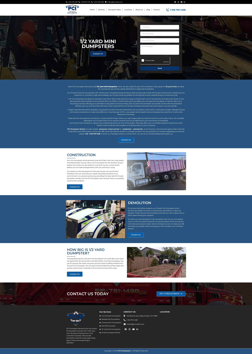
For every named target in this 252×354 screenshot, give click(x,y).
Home (92, 10)
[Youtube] (181, 1)
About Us (139, 10)
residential (126, 129)
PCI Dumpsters (124, 351)
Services (101, 10)
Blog (148, 10)
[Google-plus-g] (184, 1)
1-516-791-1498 (94, 134)
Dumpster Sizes (114, 10)
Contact (156, 10)
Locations (128, 10)
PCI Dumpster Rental (76, 129)
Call (86, 134)
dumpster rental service (109, 129)
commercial (138, 129)
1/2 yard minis (171, 87)
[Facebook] (175, 1)
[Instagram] (178, 1)
